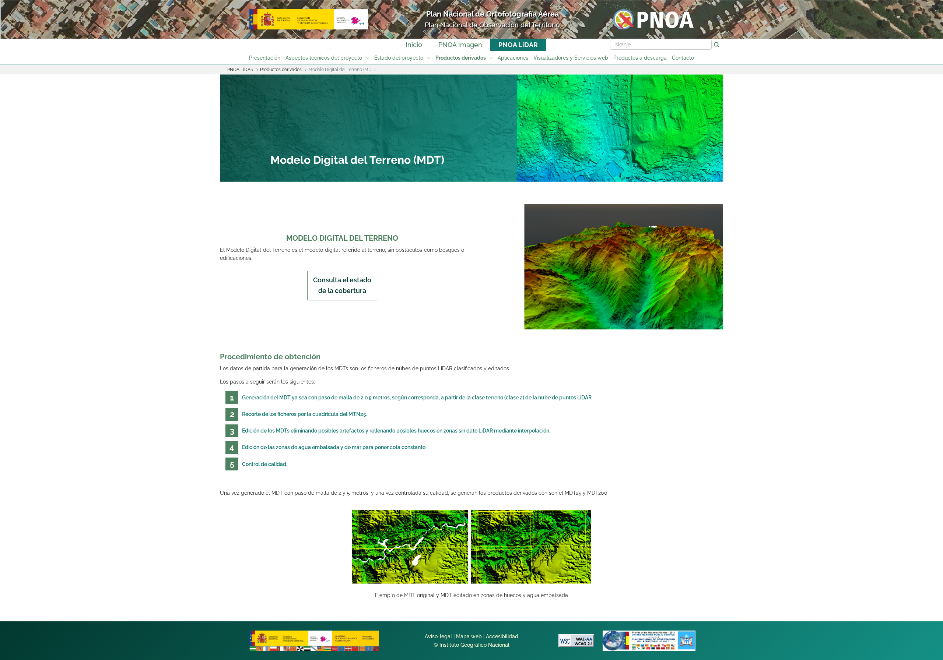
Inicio (414, 45)
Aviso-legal (438, 636)
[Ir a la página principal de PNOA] (653, 19)
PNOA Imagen (460, 45)
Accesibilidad (502, 636)
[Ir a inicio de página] (888, 542)
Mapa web (469, 636)
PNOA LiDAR (518, 45)
